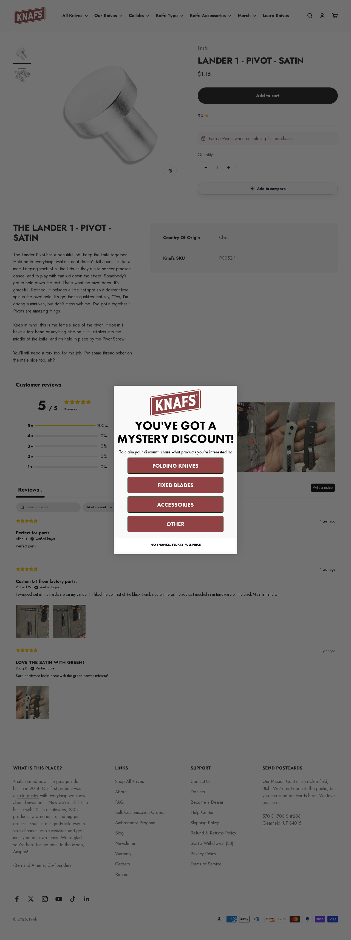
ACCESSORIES (175, 504)
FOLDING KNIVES (175, 465)
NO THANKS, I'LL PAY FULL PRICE (176, 545)
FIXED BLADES (175, 485)
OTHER (175, 524)
